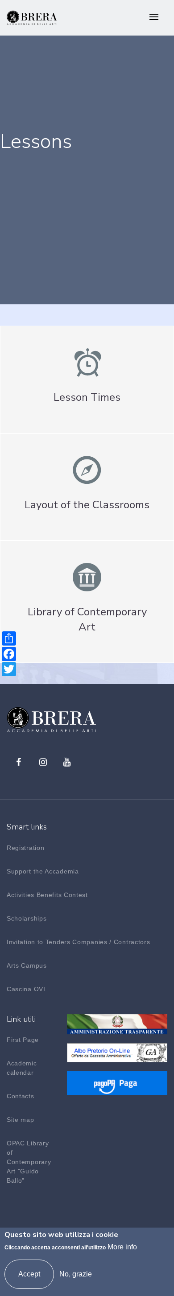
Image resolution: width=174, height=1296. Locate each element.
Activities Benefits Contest (47, 894)
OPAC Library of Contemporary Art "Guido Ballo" (29, 1162)
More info (122, 1247)
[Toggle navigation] (154, 18)
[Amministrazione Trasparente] (117, 1023)
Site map (20, 1119)
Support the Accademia (43, 871)
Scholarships (26, 918)
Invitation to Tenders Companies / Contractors (78, 941)
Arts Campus (27, 965)
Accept (29, 1274)
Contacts (20, 1096)
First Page (23, 1039)
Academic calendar (22, 1068)
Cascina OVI (26, 989)
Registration (25, 847)
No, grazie (75, 1274)
